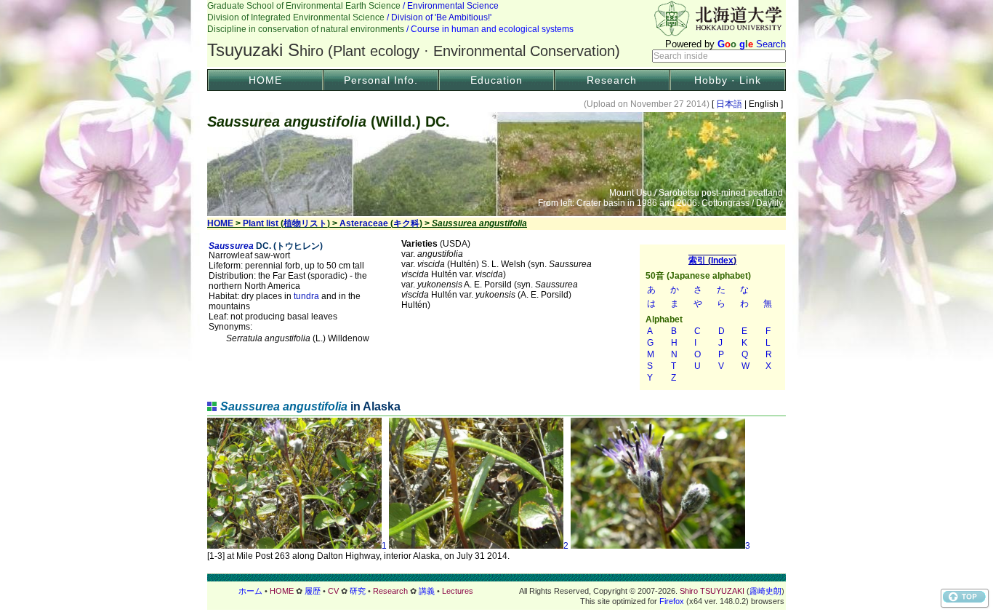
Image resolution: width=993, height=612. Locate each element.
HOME (265, 80)
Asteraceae (363, 223)
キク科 (406, 223)
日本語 (729, 104)
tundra (306, 296)
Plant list (260, 223)
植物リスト (305, 223)
